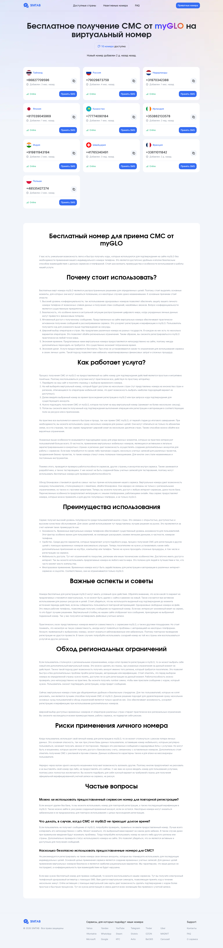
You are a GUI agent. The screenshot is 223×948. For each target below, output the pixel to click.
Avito (133, 939)
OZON (149, 933)
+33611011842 (156, 152)
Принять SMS (68, 94)
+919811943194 (37, 152)
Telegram (135, 928)
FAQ (137, 5)
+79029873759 (97, 80)
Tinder (149, 928)
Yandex (104, 928)
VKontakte (91, 933)
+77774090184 (97, 116)
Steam (119, 933)
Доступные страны (84, 5)
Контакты (192, 928)
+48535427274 (37, 188)
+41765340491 (97, 152)
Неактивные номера (115, 5)
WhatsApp (106, 933)
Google (104, 939)
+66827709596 (37, 80)
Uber (162, 928)
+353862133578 (158, 116)
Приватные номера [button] (188, 5)
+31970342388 (157, 80)
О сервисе (192, 939)
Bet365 (149, 939)
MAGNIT (164, 933)
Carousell (165, 939)
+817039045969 (38, 116)
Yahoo (89, 928)
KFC (118, 939)
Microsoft (91, 939)
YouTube (120, 928)
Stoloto (134, 933)
